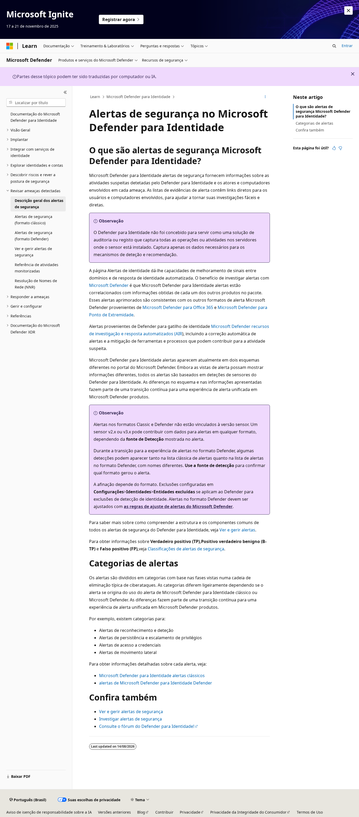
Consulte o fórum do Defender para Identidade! (146, 726)
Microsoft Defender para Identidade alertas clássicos (152, 675)
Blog (141, 812)
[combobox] (36, 102)
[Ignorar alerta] (348, 10)
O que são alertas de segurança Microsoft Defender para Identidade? (323, 111)
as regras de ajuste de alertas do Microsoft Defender (178, 506)
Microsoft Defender (109, 285)
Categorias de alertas (314, 123)
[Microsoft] (9, 46)
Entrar (347, 45)
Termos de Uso (310, 812)
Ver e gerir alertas (237, 530)
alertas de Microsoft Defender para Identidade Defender (155, 683)
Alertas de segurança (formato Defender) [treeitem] (33, 236)
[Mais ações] (265, 97)
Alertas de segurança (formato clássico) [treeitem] (33, 220)
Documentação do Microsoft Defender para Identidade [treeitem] (35, 117)
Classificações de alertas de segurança (186, 549)
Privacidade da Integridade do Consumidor (248, 812)
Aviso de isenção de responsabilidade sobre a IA (49, 812)
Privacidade (190, 812)
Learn (95, 96)
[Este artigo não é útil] (340, 148)
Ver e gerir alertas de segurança (131, 711)
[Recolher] (65, 92)
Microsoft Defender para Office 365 (177, 307)
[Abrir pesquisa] (334, 46)
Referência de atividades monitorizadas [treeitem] (36, 268)
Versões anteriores (114, 812)
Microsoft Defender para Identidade (138, 96)
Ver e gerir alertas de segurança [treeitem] (33, 252)
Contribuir (164, 812)
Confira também (310, 130)
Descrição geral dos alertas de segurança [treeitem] (39, 204)
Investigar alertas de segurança (130, 719)
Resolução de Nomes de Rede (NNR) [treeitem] (36, 284)
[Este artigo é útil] (334, 148)
